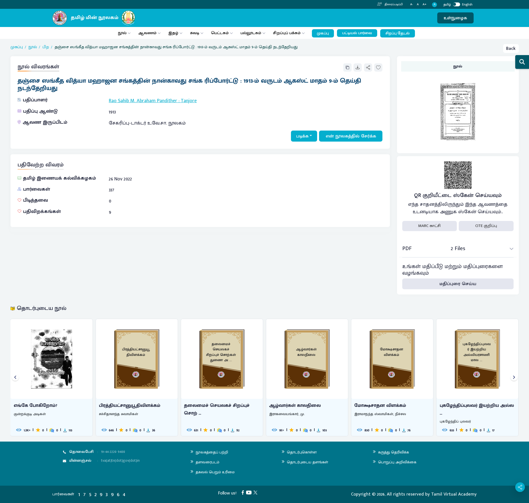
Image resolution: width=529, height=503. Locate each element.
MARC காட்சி (429, 225)
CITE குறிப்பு (486, 225)
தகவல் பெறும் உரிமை (215, 472)
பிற (45, 47)
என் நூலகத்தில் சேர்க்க (351, 136)
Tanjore (189, 101)
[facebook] (244, 492)
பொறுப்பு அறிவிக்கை (397, 462)
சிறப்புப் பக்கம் (287, 32)
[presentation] (15, 377)
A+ (425, 4)
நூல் (122, 32)
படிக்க (302, 136)
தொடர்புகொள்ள (302, 452)
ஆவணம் (148, 32)
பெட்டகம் (220, 32)
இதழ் (173, 32)
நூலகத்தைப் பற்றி (212, 452)
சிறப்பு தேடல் (397, 33)
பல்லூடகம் (251, 32)
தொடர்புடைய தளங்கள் (307, 462)
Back (510, 48)
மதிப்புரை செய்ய (457, 284)
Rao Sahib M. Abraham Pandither (143, 101)
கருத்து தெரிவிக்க (393, 452)
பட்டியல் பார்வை (357, 33)
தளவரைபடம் (207, 462)
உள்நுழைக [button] (455, 18)
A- (411, 4)
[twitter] (256, 492)
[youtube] (250, 492)
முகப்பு (323, 33)
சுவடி (194, 32)
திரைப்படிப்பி (393, 4)
